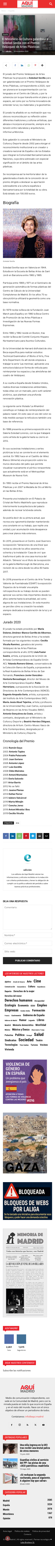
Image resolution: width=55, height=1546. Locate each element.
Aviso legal (7, 1531)
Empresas (11, 1010)
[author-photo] (28, 865)
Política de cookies (22, 1531)
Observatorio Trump (38, 1030)
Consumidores (21, 987)
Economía (23, 1005)
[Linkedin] (22, 65)
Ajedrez (8, 982)
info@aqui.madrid (34, 1416)
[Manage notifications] (7, 1538)
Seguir (21, 1335)
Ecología (10, 1005)
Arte (17, 823)
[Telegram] (33, 836)
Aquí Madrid (11, 1328)
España (12, 10)
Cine (37, 981)
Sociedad (26, 1039)
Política (19, 1034)
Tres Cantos (24, 1045)
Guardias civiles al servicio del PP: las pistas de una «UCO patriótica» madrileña (34, 1462)
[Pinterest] (35, 65)
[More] (42, 65)
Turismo (34, 1045)
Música (7, 1030)
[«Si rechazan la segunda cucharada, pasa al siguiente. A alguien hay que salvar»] (10, 1478)
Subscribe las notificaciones (17, 1370)
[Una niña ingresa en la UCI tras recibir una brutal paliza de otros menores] (10, 1449)
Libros (40, 1020)
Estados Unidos (25, 1011)
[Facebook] (15, 65)
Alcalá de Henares (19, 982)
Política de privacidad (41, 1531)
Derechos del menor (13, 996)
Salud (39, 1034)
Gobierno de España (34, 1015)
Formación (38, 1010)
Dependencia (41, 987)
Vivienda (9, 1049)
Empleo (42, 1005)
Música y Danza (20, 1029)
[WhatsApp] (29, 65)
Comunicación (10, 987)
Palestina (9, 1035)
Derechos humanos (18, 1000)
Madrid (8, 1025)
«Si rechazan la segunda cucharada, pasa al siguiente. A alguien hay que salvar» (35, 1477)
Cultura (31, 986)
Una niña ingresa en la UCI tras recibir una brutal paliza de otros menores (35, 1447)
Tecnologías (11, 1044)
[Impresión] (40, 836)
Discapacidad (39, 1001)
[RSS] (28, 1425)
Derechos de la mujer (23, 991)
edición (8, 51)
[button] (5, 4)
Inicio (3, 10)
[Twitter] (35, 1425)
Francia (7, 1016)
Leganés (31, 1020)
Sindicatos (10, 1040)
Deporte (8, 991)
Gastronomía (16, 1015)
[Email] (46, 836)
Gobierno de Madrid (11, 1020)
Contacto (27, 1534)
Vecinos (44, 1044)
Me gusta (9, 1335)
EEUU (33, 1005)
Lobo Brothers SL (27, 1542)
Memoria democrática (23, 1025)
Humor (22, 1020)
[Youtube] (43, 1425)
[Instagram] (20, 1425)
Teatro (39, 1040)
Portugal (29, 1035)
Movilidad (40, 1025)
